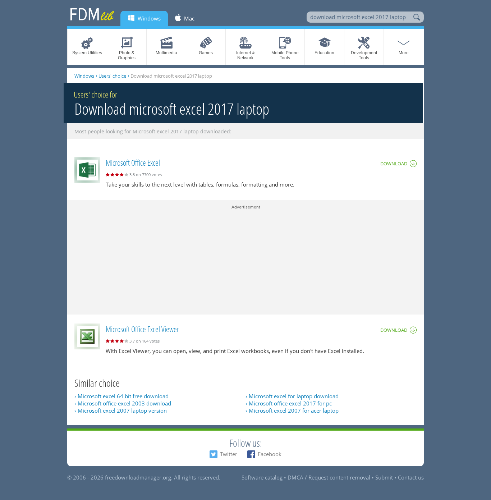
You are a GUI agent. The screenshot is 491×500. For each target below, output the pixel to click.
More (404, 52)
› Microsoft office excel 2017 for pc (289, 403)
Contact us (411, 477)
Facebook (269, 454)
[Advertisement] (245, 260)
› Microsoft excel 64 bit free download (121, 396)
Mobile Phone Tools (285, 55)
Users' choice (112, 76)
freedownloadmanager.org (138, 477)
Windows (84, 76)
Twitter (228, 454)
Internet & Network (245, 55)
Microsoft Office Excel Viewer (142, 329)
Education (324, 52)
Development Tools (364, 55)
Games (206, 52)
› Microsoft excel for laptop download (292, 396)
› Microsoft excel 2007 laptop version (120, 410)
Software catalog (262, 477)
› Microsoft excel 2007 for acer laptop (292, 410)
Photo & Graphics (127, 55)
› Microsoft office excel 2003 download (122, 403)
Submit (384, 477)
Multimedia (166, 52)
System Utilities (87, 52)
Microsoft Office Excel (133, 162)
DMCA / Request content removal (329, 477)
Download (393, 163)
